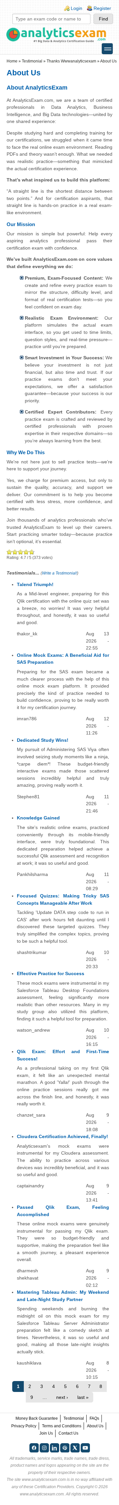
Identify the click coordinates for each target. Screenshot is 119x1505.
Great (26, 551)
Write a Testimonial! (59, 573)
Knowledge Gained (38, 817)
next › (62, 1397)
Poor (9, 551)
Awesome (31, 551)
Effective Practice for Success (50, 973)
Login (76, 8)
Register (102, 8)
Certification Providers (54, 1487)
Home (12, 61)
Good (20, 551)
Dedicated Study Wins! (42, 740)
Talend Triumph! (35, 584)
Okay (15, 551)
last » (83, 1397)
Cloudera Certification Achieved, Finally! (62, 1136)
